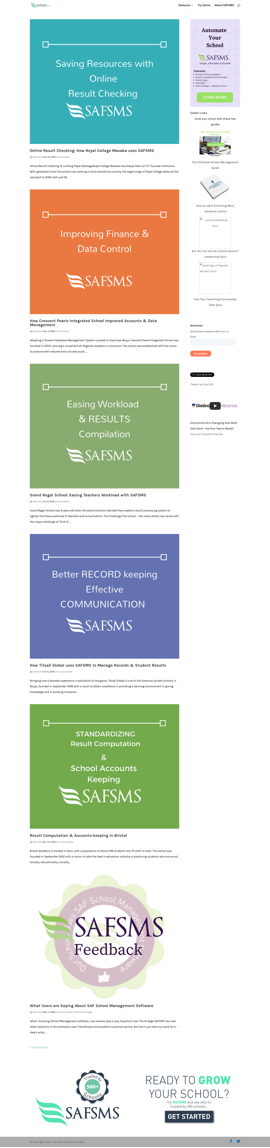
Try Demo (204, 5)
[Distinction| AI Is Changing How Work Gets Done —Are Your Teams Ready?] (215, 406)
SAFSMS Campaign (82, 1012)
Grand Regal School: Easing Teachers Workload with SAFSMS (88, 495)
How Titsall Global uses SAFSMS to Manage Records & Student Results (98, 665)
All (57, 671)
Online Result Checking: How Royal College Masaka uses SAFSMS (92, 150)
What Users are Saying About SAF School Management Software (91, 1005)
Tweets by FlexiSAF (201, 384)
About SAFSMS (224, 5)
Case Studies (63, 157)
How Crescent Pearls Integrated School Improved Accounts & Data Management (93, 322)
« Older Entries (39, 1047)
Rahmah (37, 157)
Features (184, 5)
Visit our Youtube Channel (206, 434)
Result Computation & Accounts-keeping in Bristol (78, 835)
